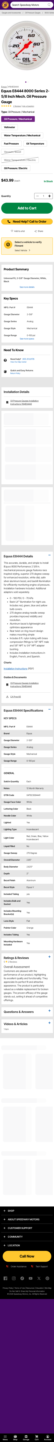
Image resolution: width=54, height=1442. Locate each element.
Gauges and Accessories (11, 13)
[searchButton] (48, 5)
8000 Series (49, 13)
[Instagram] (14, 1279)
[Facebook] (6, 1279)
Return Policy (15, 373)
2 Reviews (17, 106)
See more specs (27, 338)
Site (46, 1288)
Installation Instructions (15, 668)
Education (39, 1288)
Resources (30, 1288)
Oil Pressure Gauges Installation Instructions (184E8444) (24, 402)
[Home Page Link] (5, 5)
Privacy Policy (8, 1288)
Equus (4, 86)
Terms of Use (20, 1288)
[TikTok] (22, 1279)
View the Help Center (18, 362)
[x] (39, 1279)
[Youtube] (31, 1279)
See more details (27, 287)
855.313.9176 (28, 359)
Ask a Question (28, 106)
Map (49, 1288)
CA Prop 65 (15, 696)
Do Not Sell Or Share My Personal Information (27, 1291)
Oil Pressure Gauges (32, 13)
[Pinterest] (48, 1279)
